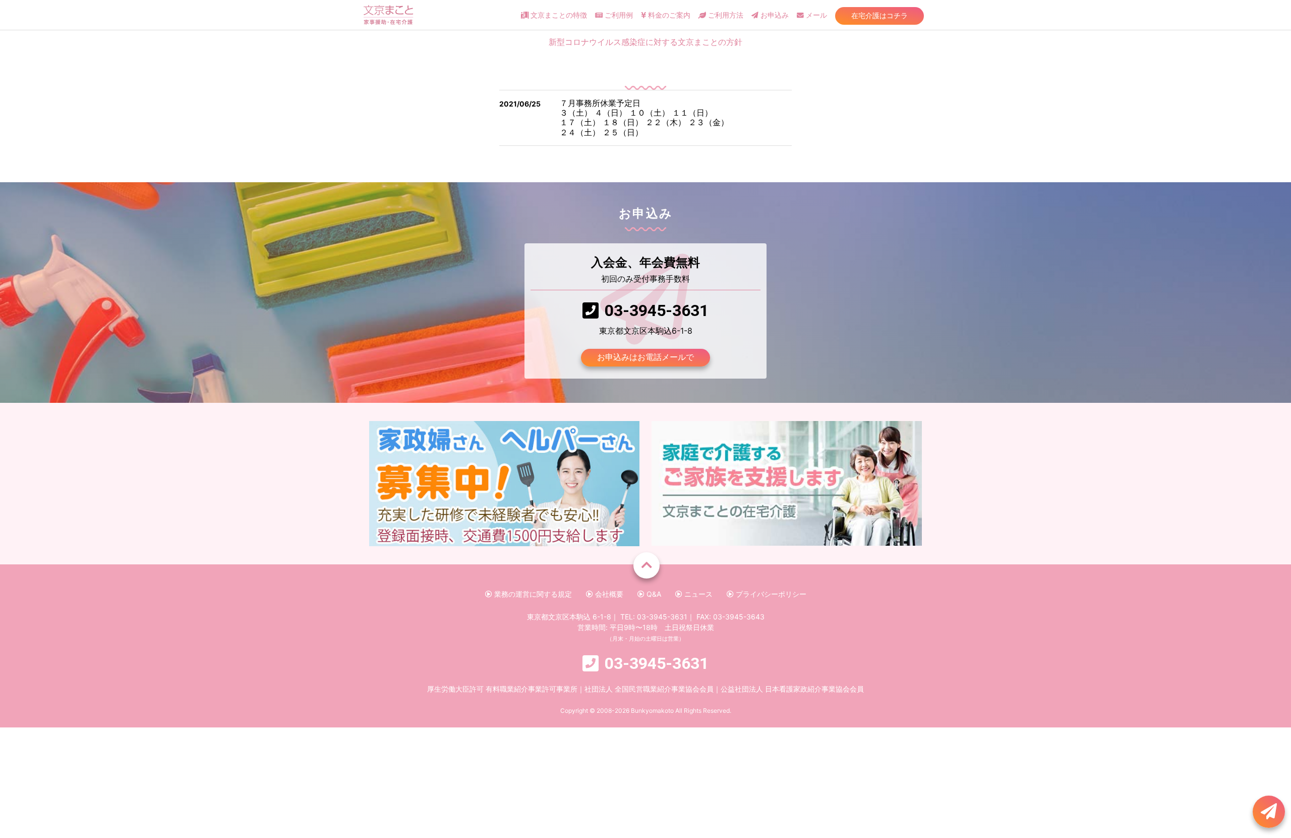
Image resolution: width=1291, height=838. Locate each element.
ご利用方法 (724, 15)
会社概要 (608, 594)
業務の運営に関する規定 (532, 594)
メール (815, 15)
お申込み (773, 15)
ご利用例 (618, 15)
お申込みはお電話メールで (645, 357)
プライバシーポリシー (770, 594)
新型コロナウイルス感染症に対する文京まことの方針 (645, 42)
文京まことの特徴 (558, 15)
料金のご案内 (668, 15)
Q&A (652, 594)
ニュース (697, 594)
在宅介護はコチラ (879, 15)
